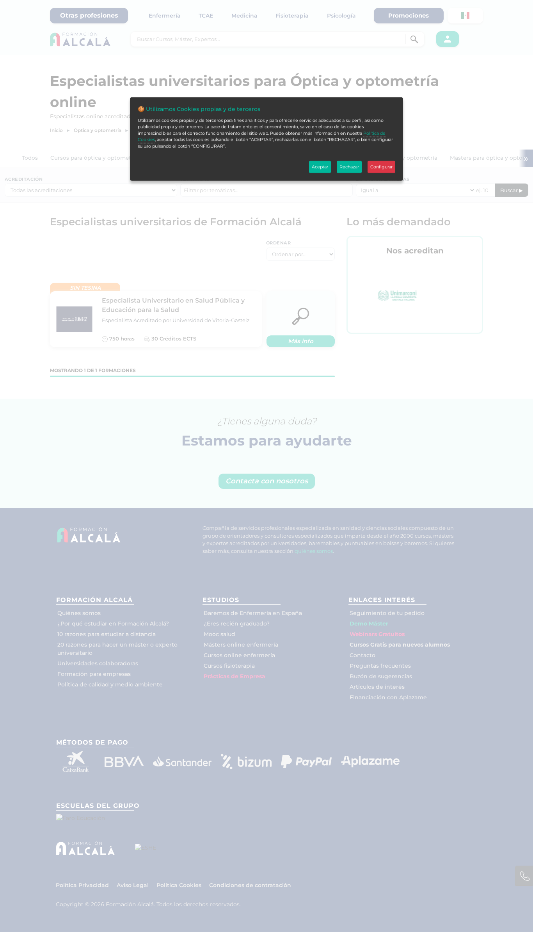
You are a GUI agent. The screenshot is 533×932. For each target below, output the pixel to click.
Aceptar (320, 166)
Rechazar (349, 166)
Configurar (381, 166)
